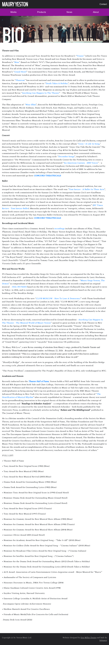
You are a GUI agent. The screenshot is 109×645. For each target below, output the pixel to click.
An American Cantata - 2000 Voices (81, 162)
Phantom (20, 80)
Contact (103, 4)
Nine (16, 62)
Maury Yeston (15, 4)
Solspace (103, 640)
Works (13, 12)
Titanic (80, 55)
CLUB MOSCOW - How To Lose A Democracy (58, 298)
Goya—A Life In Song (88, 143)
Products (41, 12)
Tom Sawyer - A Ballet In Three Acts (86, 189)
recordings (59, 228)
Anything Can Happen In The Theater (40, 93)
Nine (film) (31, 104)
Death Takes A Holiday (57, 83)
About (96, 12)
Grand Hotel (20, 71)
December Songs (66, 156)
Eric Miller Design (88, 637)
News (69, 12)
